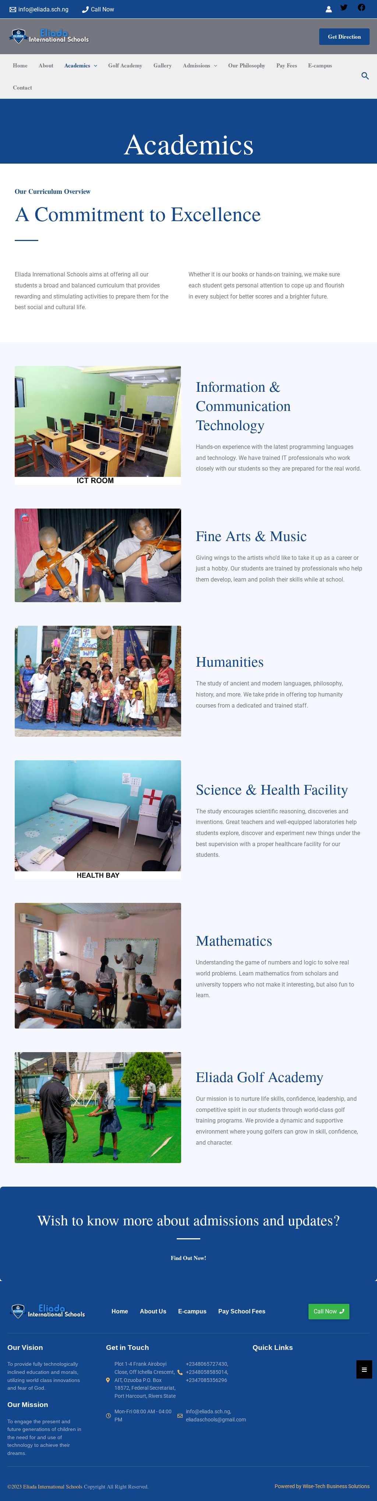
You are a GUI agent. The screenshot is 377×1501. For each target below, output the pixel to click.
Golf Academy (125, 65)
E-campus (320, 65)
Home (20, 65)
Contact (22, 87)
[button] (344, 36)
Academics (77, 65)
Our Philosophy (246, 65)
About (46, 65)
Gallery (163, 65)
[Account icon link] (328, 9)
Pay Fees (286, 65)
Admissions (196, 65)
